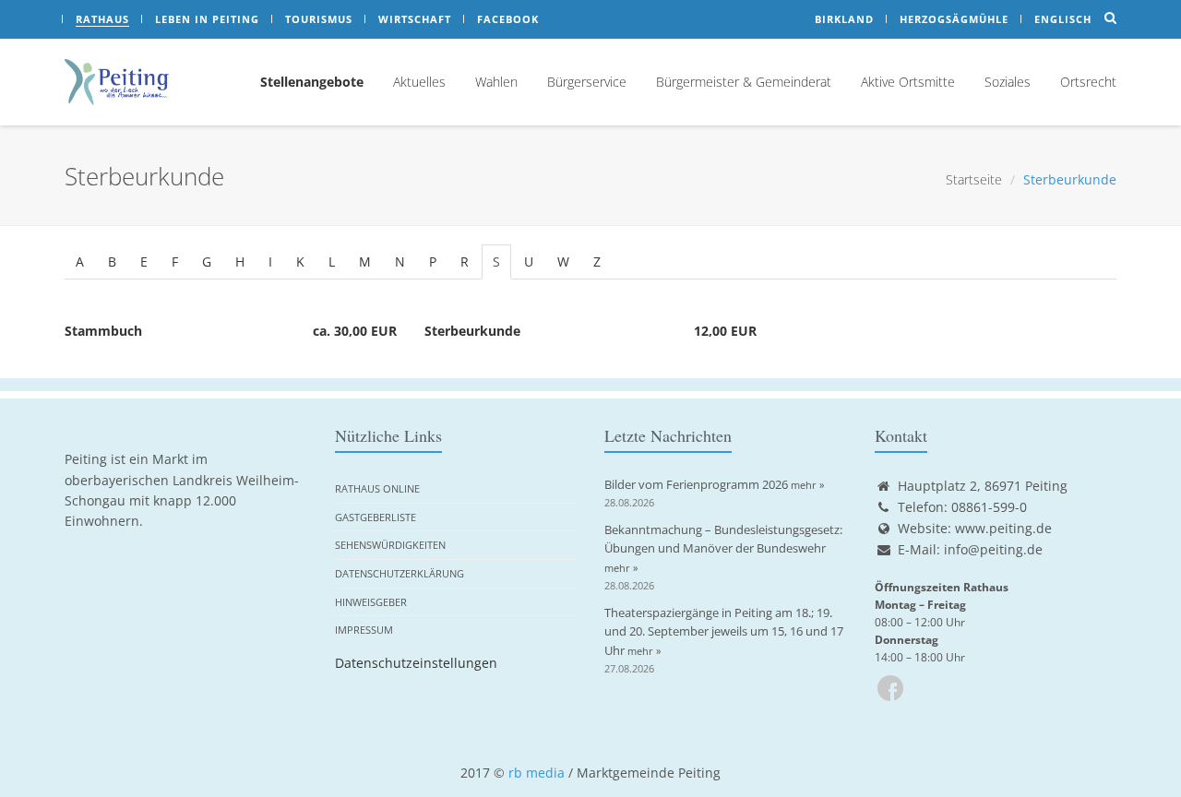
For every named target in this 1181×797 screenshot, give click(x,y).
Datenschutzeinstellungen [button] (416, 663)
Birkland (844, 19)
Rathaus (102, 19)
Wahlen (496, 81)
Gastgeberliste (375, 517)
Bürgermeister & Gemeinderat (743, 81)
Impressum (364, 629)
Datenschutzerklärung (399, 573)
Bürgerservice (586, 81)
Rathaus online (377, 488)
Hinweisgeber (371, 602)
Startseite (974, 179)
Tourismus (318, 19)
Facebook (508, 19)
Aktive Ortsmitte (908, 81)
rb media (536, 772)
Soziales (1007, 81)
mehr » (807, 485)
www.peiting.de (1003, 528)
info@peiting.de (993, 549)
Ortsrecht (1088, 81)
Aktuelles (419, 81)
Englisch (1063, 19)
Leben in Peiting (207, 19)
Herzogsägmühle (954, 19)
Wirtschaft (414, 19)
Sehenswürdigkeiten (390, 545)
